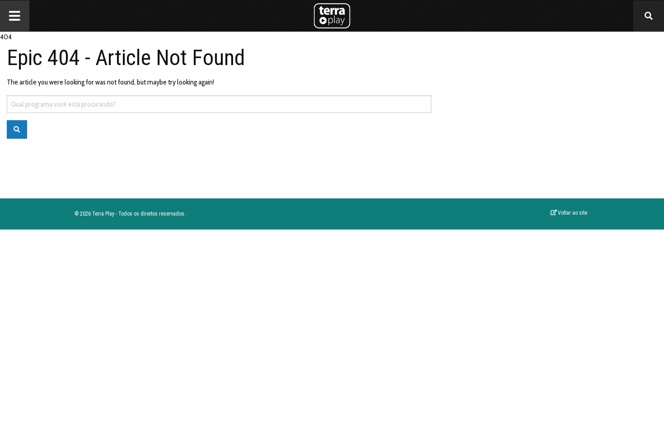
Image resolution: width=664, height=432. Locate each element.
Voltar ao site (571, 213)
